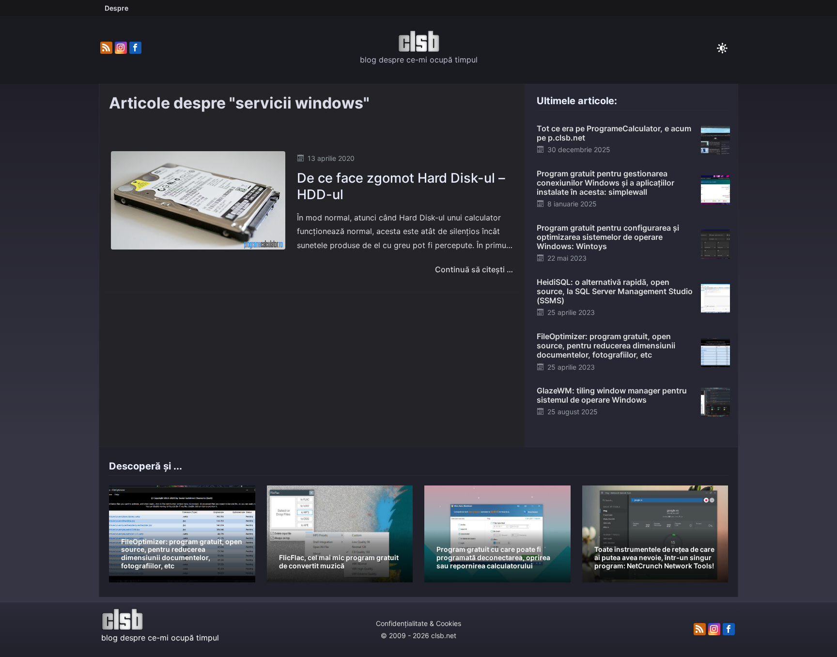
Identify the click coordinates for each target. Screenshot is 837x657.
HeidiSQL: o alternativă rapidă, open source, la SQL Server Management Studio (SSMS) (615, 291)
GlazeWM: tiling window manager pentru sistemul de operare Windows (612, 395)
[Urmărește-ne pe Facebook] (135, 48)
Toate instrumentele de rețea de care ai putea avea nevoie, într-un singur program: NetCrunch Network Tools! (654, 557)
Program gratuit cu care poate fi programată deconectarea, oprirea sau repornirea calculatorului (493, 557)
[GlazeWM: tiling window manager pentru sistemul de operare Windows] (715, 402)
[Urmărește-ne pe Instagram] (121, 48)
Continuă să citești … (474, 269)
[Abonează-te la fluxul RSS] (106, 48)
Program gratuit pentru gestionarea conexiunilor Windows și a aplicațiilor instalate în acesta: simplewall (605, 183)
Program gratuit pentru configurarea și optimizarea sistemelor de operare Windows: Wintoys (608, 237)
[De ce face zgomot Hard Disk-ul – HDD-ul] (198, 200)
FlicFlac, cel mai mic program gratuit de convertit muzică (339, 561)
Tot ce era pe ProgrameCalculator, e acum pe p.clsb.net (614, 133)
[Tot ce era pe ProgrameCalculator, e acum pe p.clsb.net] (715, 139)
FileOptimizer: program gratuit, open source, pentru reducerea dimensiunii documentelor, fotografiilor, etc (606, 345)
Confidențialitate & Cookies (418, 623)
